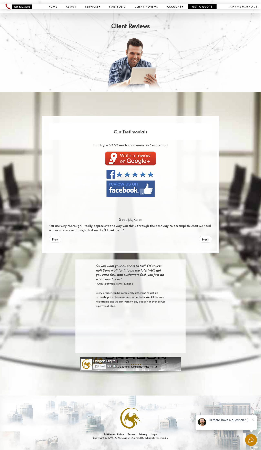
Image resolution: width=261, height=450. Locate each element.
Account (175, 6)
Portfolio (117, 6)
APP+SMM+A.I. (244, 6)
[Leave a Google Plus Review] (130, 158)
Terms (131, 434)
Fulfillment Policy (114, 434)
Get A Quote (202, 6)
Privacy (143, 434)
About (71, 6)
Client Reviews (146, 6)
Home (53, 6)
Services (92, 6)
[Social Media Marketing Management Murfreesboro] (130, 363)
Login (154, 434)
